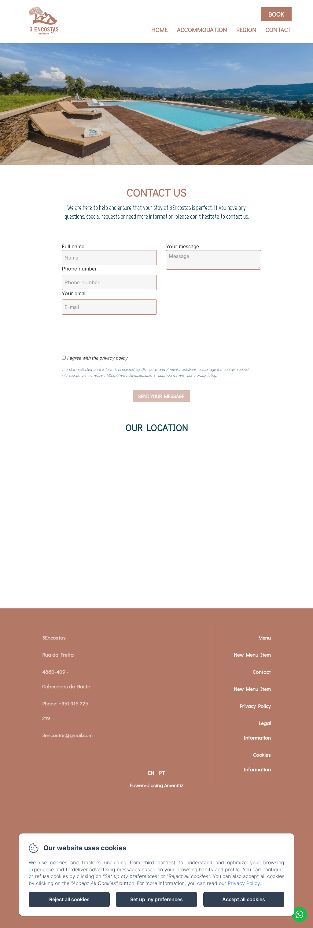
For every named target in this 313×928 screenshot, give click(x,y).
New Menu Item (252, 654)
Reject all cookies (69, 899)
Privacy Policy (255, 705)
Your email (74, 293)
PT (162, 772)
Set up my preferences (156, 899)
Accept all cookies (243, 899)
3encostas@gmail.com (67, 735)
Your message (182, 246)
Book (276, 14)
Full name (73, 246)
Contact (279, 30)
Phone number (79, 269)
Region (246, 30)
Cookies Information (257, 762)
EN (151, 772)
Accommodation (202, 30)
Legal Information (257, 730)
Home (159, 30)
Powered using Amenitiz (156, 785)
